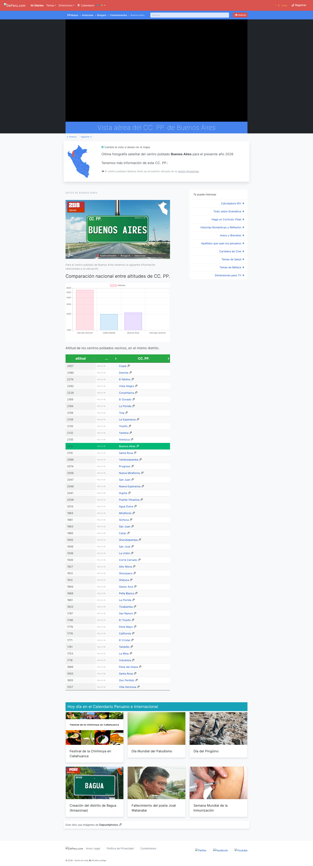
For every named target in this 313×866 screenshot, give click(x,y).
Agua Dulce (126, 506)
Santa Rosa (126, 453)
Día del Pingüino (206, 751)
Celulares (241, 15)
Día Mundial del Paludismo (152, 751)
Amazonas (87, 15)
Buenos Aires (127, 446)
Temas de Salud (232, 259)
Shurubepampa (128, 539)
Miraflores (125, 513)
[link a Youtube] (241, 850)
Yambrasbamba (118, 15)
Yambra (123, 432)
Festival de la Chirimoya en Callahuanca (90, 753)
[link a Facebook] (220, 850)
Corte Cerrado (128, 560)
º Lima (281, 5)
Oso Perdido (126, 680)
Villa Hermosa (127, 687)
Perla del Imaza (128, 666)
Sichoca (124, 519)
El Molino (124, 379)
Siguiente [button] (85, 137)
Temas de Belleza (231, 267)
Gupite (123, 493)
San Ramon (126, 613)
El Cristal (124, 640)
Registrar (300, 5)
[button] (101, 5)
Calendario (87, 5)
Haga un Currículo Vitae (227, 219)
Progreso (124, 466)
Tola (121, 412)
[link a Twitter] (200, 850)
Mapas (74, 15)
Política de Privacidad (120, 848)
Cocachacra (126, 392)
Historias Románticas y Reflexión (221, 227)
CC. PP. (143, 358)
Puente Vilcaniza (129, 499)
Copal (122, 366)
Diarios (39, 5)
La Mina (124, 653)
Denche (123, 372)
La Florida (125, 406)
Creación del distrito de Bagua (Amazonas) (93, 808)
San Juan (124, 479)
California (125, 633)
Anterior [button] (73, 137)
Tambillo (124, 646)
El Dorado (125, 399)
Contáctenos (148, 848)
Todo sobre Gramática (227, 211)
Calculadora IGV (231, 203)
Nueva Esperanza (130, 486)
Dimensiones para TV (228, 275)
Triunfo (123, 426)
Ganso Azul (126, 586)
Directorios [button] (65, 5)
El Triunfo (125, 620)
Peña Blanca (126, 593)
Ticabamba (126, 606)
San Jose (124, 546)
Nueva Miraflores (129, 473)
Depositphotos (108, 824)
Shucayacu (125, 573)
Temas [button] (50, 5)
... (106, 358)
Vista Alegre (126, 386)
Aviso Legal (93, 848)
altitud (80, 358)
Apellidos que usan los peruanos (221, 243)
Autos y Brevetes (231, 235)
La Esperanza (127, 419)
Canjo (122, 533)
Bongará (101, 15)
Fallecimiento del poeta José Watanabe (154, 808)
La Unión (124, 553)
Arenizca (124, 439)
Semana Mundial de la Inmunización (211, 808)
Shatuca (124, 580)
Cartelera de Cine (230, 251)
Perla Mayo (126, 626)
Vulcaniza (125, 660)
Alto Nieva (125, 566)
